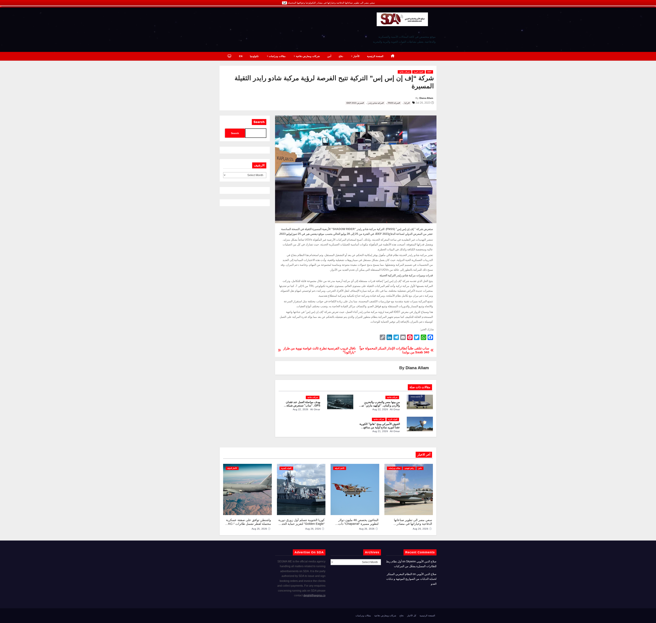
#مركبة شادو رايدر (376, 103)
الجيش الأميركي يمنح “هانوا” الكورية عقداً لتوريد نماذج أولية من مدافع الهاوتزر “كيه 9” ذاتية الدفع (379, 427)
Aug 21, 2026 (380, 431)
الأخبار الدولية (339, 468)
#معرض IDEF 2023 (355, 103)
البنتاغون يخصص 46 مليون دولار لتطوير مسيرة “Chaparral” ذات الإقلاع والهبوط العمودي (358, 523)
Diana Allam (426, 98)
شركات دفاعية (404, 72)
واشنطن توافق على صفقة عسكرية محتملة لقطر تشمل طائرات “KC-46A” (248, 523)
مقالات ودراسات (277, 56)
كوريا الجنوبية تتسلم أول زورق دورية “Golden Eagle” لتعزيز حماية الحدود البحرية (301, 523)
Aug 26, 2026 (420, 528)
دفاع (341, 56)
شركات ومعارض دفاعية (307, 56)
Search (259, 122)
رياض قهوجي (409, 468)
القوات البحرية (286, 468)
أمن (329, 56)
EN (240, 56)
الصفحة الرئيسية (375, 56)
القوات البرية (418, 72)
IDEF (429, 72)
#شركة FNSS (394, 103)
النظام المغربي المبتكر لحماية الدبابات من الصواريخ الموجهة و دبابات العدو (411, 579)
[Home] (392, 56)
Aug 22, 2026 (380, 409)
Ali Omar (394, 409)
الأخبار (355, 56)
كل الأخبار (411, 615)
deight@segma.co (314, 595)
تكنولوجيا (254, 56)
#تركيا (407, 103)
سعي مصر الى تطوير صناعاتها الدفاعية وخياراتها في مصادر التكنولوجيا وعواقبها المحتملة (413, 523)
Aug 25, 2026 (259, 528)
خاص (420, 468)
